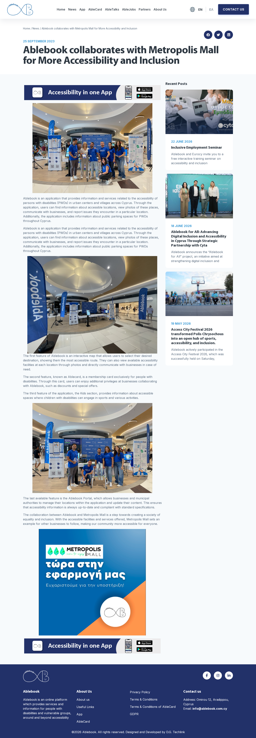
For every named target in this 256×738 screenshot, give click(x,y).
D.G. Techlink (175, 732)
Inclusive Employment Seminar (196, 148)
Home (61, 9)
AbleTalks (112, 9)
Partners (144, 9)
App (82, 9)
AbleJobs (129, 9)
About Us (159, 9)
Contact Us (233, 9)
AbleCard (95, 9)
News (72, 9)
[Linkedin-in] (229, 675)
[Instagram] (218, 675)
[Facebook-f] (207, 675)
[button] (208, 35)
